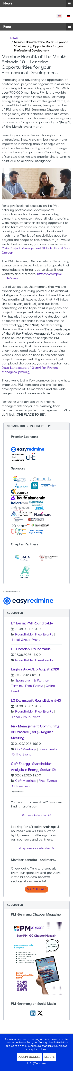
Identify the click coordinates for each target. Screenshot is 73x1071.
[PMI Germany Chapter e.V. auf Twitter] (40, 1012)
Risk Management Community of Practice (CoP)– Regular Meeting (35, 732)
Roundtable (24, 634)
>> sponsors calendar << (36, 848)
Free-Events (44, 634)
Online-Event (21, 754)
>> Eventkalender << (36, 815)
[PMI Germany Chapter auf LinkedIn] (33, 1012)
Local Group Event (26, 640)
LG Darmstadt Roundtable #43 (36, 700)
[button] (36, 426)
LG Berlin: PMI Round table (32, 623)
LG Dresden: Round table (31, 649)
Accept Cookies (29, 1057)
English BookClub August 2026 (35, 669)
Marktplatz (36, 889)
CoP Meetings (25, 749)
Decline (49, 1057)
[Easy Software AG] (28, 600)
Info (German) (36, 1063)
